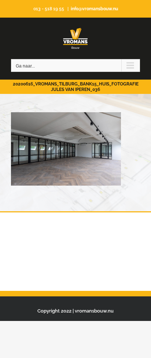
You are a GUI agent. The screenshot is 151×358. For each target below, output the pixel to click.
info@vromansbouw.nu (94, 8)
